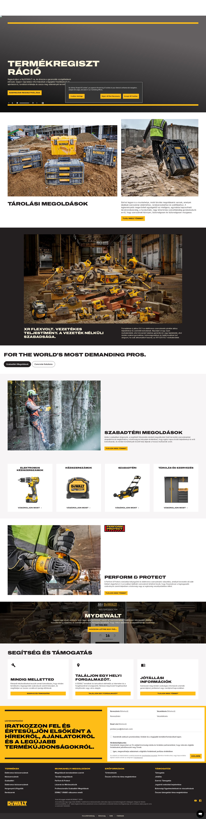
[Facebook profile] (200, 801)
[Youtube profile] (195, 801)
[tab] (17, 364)
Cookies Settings (77, 96)
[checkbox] (111, 737)
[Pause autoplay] (42, 103)
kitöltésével (138, 757)
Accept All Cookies (131, 96)
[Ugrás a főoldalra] (17, 803)
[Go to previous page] (9, 103)
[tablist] (103, 364)
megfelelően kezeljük (149, 755)
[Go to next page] (37, 103)
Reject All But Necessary (111, 96)
